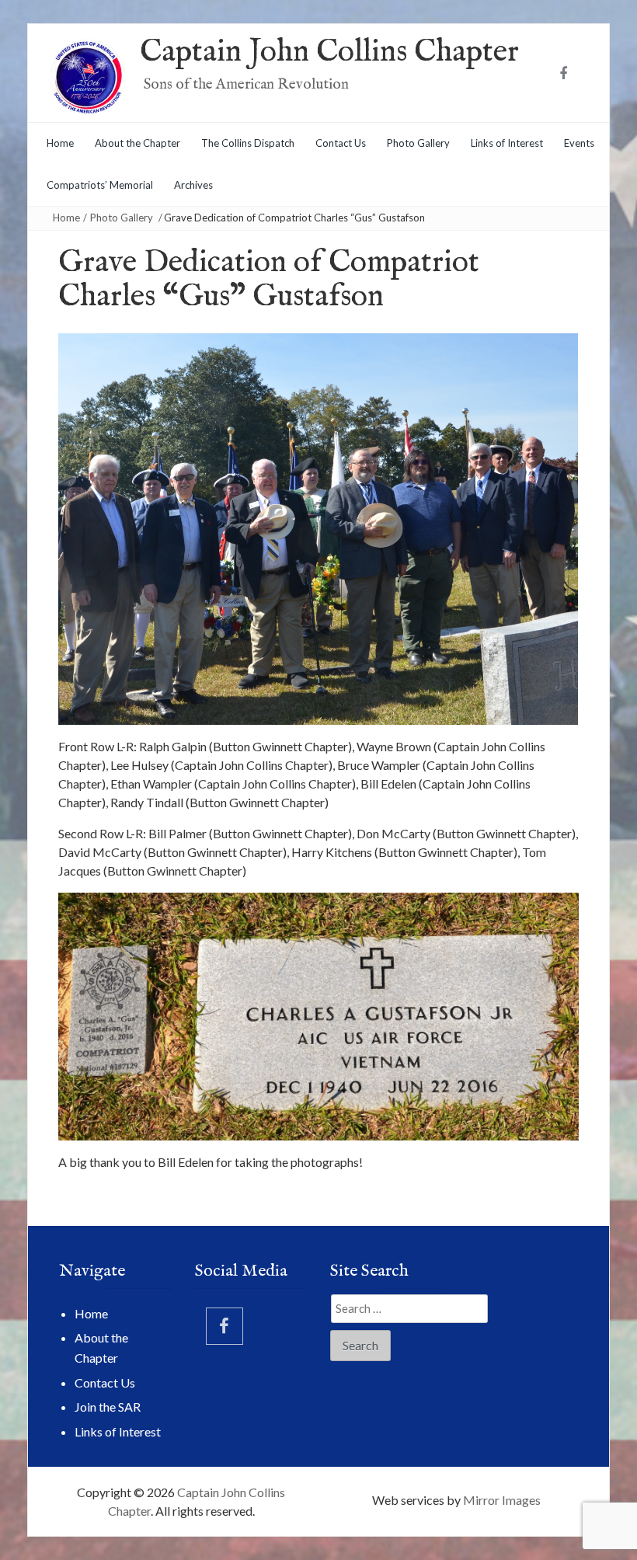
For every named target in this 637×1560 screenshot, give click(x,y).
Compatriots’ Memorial (100, 185)
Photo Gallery (418, 143)
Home (60, 143)
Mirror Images (502, 1499)
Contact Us (340, 143)
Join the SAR (108, 1406)
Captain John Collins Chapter (329, 52)
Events (579, 143)
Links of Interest (507, 143)
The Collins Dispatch (247, 143)
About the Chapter (137, 143)
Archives (193, 185)
